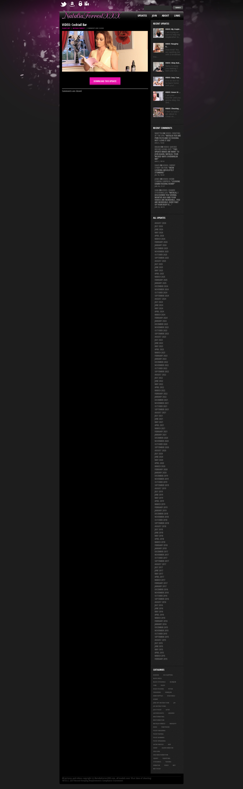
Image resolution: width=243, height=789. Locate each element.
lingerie (171, 713)
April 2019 (159, 501)
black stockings (159, 682)
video (166, 765)
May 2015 (159, 649)
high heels (171, 696)
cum (154, 685)
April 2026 (159, 235)
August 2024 (160, 298)
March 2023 (160, 352)
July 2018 (159, 529)
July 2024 (159, 302)
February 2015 (161, 658)
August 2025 (160, 261)
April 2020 (159, 463)
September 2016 (162, 598)
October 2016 (161, 595)
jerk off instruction (161, 703)
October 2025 (161, 254)
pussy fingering (159, 730)
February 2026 (161, 242)
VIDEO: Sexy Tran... (173, 77)
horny (155, 699)
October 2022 (161, 368)
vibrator (156, 765)
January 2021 (160, 434)
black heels (157, 678)
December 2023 (161, 324)
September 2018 (162, 523)
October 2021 (161, 406)
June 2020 (159, 456)
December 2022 (161, 362)
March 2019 (160, 504)
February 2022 (161, 393)
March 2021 (160, 428)
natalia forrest (159, 723)
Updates (142, 15)
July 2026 (159, 226)
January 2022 (160, 396)
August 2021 (160, 412)
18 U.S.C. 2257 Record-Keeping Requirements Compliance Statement (92, 780)
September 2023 (162, 333)
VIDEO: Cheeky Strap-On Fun (165, 166)
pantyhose (165, 727)
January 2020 (160, 472)
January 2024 (160, 321)
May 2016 (159, 611)
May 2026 (159, 232)
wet (174, 765)
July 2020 (159, 453)
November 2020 (162, 441)
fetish (170, 689)
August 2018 (160, 526)
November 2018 (162, 516)
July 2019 (159, 491)
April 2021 (159, 425)
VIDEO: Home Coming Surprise (164, 180)
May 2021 (159, 422)
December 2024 (161, 286)
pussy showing (158, 737)
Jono (157, 179)
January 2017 (160, 586)
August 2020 (160, 450)
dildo (163, 685)
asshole (156, 675)
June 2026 (159, 229)
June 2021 (159, 418)
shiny (155, 748)
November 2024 (162, 289)
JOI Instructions (159, 706)
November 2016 (162, 592)
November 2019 (162, 478)
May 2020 (159, 459)
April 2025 (159, 273)
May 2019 (159, 497)
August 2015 (160, 640)
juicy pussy (157, 710)
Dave (157, 165)
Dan (156, 190)
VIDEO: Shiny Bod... (173, 63)
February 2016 (161, 621)
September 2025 (162, 257)
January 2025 (160, 283)
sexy (169, 744)
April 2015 (159, 652)
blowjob (173, 682)
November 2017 (162, 554)
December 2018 (161, 513)
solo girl (156, 751)
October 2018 (161, 520)
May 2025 (159, 270)
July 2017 (159, 567)
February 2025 (161, 279)
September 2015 (162, 636)
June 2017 (159, 570)
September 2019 (162, 485)
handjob (168, 692)
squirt (155, 758)
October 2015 (161, 633)
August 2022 (160, 374)
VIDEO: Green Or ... (172, 92)
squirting (166, 758)
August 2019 (160, 488)
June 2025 (159, 267)
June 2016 (159, 608)
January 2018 (160, 548)
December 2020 (161, 437)
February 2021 (161, 431)
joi (174, 703)
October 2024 (161, 292)
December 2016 (161, 589)
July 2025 (159, 264)
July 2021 (159, 415)
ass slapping (168, 675)
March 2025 (160, 276)
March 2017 (160, 580)
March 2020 (160, 466)
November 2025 (162, 251)
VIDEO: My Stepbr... (173, 29)
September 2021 (162, 409)
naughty (173, 723)
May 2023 (159, 346)
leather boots (158, 713)
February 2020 (161, 469)
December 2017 (161, 551)
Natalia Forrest (79, 28)
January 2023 (160, 358)
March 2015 (160, 655)
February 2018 (161, 545)
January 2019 (160, 510)
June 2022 (159, 381)
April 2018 (159, 538)
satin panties (158, 744)
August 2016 (160, 602)
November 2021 (162, 403)
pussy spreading (159, 741)
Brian (157, 146)
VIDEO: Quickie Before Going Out (166, 148)
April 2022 (159, 387)
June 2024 (159, 305)
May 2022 (159, 384)
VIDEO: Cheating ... (173, 108)
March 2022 (160, 390)
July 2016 (159, 605)
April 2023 (159, 349)
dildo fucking (158, 689)
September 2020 (162, 447)
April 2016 (159, 614)
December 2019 (161, 475)
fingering (157, 692)
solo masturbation (160, 755)
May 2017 (159, 573)
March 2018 (160, 542)
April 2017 (159, 576)
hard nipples (158, 696)
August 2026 (160, 223)
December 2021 (161, 399)
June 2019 (159, 494)
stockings (157, 762)
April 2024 (159, 311)
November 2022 (162, 365)
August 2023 (160, 336)
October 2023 (161, 330)
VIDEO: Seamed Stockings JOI (165, 191)
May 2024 (159, 308)
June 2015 (159, 646)
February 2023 (161, 355)
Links (177, 15)
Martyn (158, 133)
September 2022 (162, 371)
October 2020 (161, 444)
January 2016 (160, 624)
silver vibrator (167, 748)
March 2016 (160, 617)
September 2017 (162, 561)
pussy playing (158, 734)
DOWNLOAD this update (105, 81)
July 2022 (159, 377)
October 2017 (161, 557)
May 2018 (159, 535)
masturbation (158, 720)
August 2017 (160, 564)
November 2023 (162, 327)
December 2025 (161, 248)
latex (168, 710)
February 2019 (161, 507)
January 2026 (160, 245)
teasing (168, 762)
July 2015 (159, 643)
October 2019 (161, 482)
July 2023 (159, 339)
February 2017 (161, 583)
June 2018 (159, 532)
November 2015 (162, 630)
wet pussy (157, 769)
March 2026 (160, 238)
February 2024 (161, 317)
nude (155, 727)
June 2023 (159, 343)
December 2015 (161, 627)
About (165, 15)
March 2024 (160, 314)
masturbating (158, 716)
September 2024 (162, 295)
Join (154, 15)
